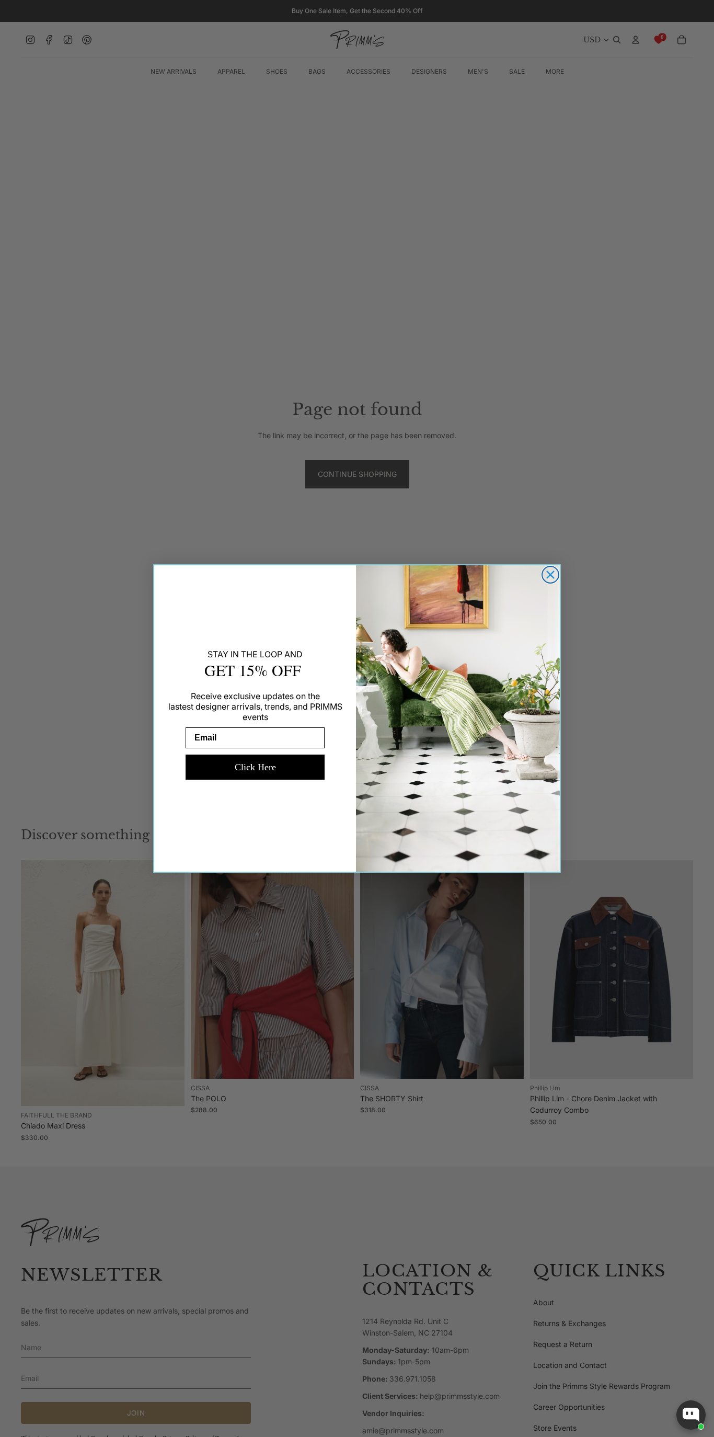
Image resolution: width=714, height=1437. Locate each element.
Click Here (255, 767)
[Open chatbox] (691, 1415)
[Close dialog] (550, 574)
